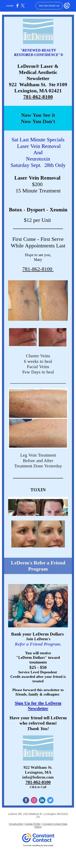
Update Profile (33, 824)
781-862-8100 (38, 96)
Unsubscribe (16, 824)
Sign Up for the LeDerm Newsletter (38, 705)
